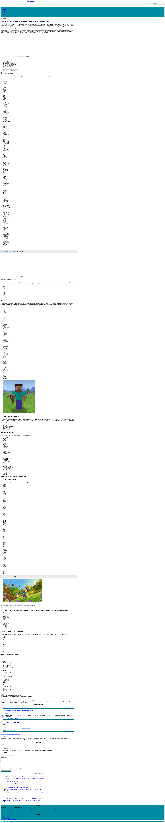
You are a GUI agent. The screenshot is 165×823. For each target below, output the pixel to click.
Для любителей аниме (8, 66)
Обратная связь (6, 818)
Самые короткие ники (8, 62)
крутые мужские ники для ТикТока (17, 628)
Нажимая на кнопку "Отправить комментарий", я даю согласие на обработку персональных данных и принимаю (33, 768)
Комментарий (4, 757)
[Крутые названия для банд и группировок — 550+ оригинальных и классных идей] (24, 798)
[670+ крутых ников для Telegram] (10, 718)
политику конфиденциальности (58, 768)
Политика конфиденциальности (10, 819)
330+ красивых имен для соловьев (10, 734)
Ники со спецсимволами (9, 70)
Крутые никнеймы (7, 67)
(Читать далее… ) (10, 716)
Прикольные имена (8, 65)
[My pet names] (39, 3)
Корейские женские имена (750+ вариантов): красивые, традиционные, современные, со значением (25, 783)
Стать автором (6, 816)
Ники (4, 16)
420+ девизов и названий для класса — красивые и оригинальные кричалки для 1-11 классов (23, 794)
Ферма (4, 14)
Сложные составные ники (9, 64)
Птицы (4, 11)
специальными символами (11, 656)
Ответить (5, 752)
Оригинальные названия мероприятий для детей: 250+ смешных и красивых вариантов (22, 789)
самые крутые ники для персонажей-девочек (19, 476)
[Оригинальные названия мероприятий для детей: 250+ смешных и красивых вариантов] (17, 787)
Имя (1, 765)
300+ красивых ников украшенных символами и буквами (17, 710)
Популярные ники (7, 61)
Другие (4, 12)
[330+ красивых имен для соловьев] (11, 730)
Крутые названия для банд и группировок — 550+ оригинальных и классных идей (21, 800)
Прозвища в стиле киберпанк (10, 63)
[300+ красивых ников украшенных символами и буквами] (13, 706)
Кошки (4, 10)
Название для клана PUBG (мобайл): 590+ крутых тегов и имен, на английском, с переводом (23, 778)
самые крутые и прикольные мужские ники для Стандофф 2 (22, 605)
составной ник (24, 419)
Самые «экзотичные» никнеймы (10, 69)
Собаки (4, 9)
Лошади (7, 13)
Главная (5, 7)
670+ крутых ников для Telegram (10, 722)
